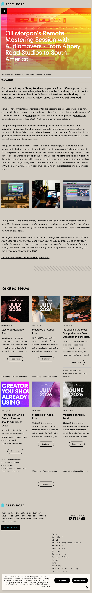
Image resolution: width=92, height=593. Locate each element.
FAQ (54, 563)
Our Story (57, 537)
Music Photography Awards (66, 543)
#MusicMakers (75, 371)
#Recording (83, 374)
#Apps (3, 460)
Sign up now (10, 528)
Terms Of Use (59, 554)
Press (55, 560)
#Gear (65, 371)
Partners (57, 552)
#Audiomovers (7, 75)
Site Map (57, 566)
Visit (55, 540)
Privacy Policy (60, 557)
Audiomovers (58, 549)
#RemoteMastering (34, 75)
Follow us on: (77, 515)
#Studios (47, 75)
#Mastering (20, 75)
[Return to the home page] (25, 505)
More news (46, 484)
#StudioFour (6, 471)
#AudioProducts (14, 460)
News (54, 534)
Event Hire (58, 546)
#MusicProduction (70, 374)
